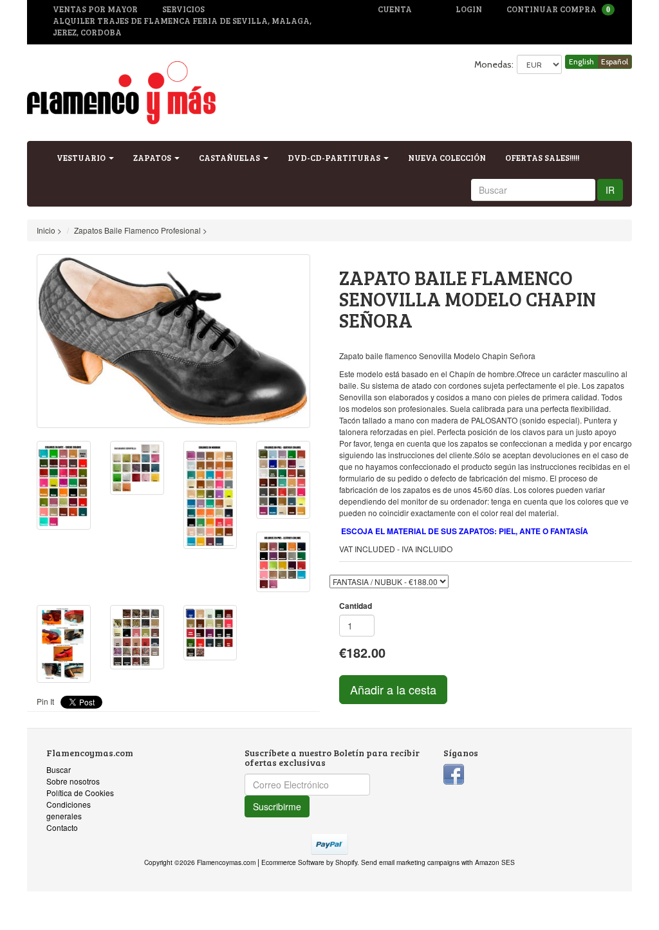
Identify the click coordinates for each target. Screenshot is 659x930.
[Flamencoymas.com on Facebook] (453, 772)
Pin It (45, 701)
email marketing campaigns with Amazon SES (447, 862)
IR (610, 189)
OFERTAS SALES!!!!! (542, 157)
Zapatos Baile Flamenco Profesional (137, 230)
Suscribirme (277, 806)
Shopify (346, 862)
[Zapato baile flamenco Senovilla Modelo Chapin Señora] (173, 341)
